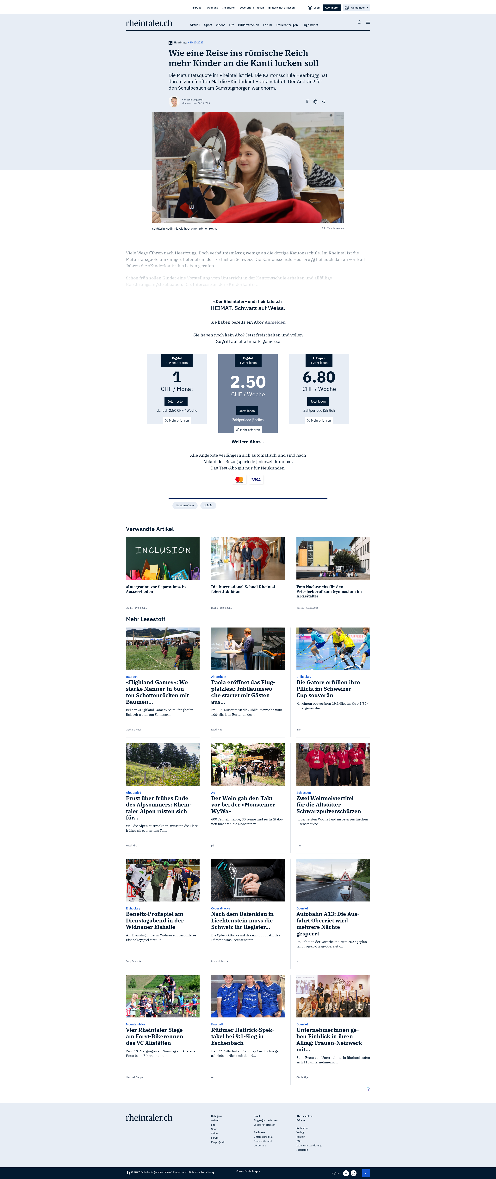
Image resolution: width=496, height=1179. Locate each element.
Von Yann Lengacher (192, 99)
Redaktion (302, 1128)
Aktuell (195, 25)
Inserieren (228, 7)
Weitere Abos (247, 441)
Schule (208, 505)
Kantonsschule (185, 505)
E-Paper (197, 7)
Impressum (180, 1172)
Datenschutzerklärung (308, 1145)
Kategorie (216, 1116)
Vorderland (260, 1145)
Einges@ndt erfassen (281, 7)
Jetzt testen (176, 401)
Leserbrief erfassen (252, 7)
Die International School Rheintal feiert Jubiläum (243, 589)
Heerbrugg (180, 42)
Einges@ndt (310, 25)
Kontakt (300, 1136)
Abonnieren (332, 7)
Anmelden (275, 322)
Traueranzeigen (287, 25)
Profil (257, 1116)
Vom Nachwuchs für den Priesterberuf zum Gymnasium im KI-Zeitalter (329, 591)
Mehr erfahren (178, 420)
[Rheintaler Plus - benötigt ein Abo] (170, 42)
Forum (267, 25)
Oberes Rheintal (263, 1141)
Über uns (212, 7)
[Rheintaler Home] (149, 22)
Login (316, 7)
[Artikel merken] (308, 101)
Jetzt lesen (247, 411)
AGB (298, 1141)
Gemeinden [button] (358, 7)
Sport (208, 25)
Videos (220, 25)
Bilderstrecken (248, 25)
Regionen (259, 1132)
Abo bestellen (304, 1116)
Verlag (300, 1132)
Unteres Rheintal (263, 1136)
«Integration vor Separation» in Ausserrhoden (156, 589)
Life (231, 25)
